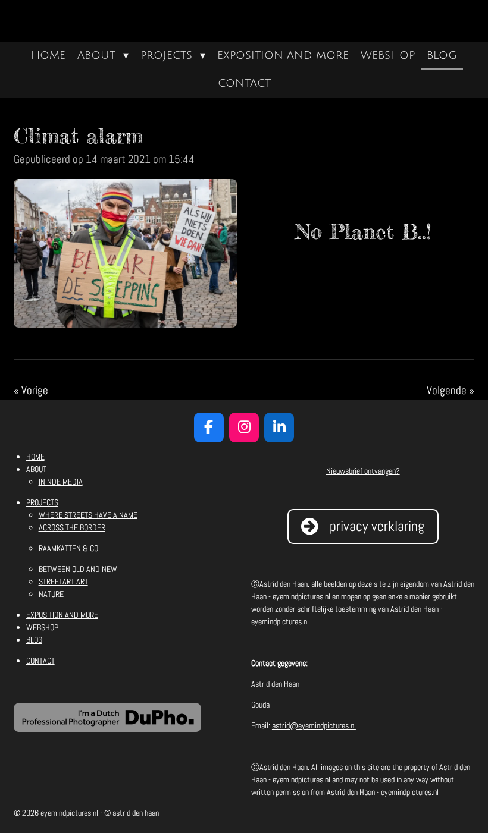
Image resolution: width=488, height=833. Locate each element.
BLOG (34, 639)
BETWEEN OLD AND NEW (78, 569)
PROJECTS (42, 502)
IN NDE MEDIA (61, 481)
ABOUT (36, 469)
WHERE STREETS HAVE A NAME (88, 515)
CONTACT (40, 660)
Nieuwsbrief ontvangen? (363, 471)
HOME (35, 456)
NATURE (51, 594)
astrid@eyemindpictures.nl (314, 725)
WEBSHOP (42, 627)
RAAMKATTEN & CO (68, 548)
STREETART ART (63, 581)
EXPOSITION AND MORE (62, 614)
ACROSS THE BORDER (72, 527)
